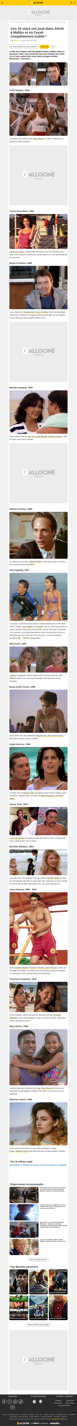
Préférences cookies (62, 1414)
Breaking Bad (29, 312)
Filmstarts (58, 1400)
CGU (36, 1414)
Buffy (31, 1018)
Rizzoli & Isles (28, 793)
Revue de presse (23, 1416)
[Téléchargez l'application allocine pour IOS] (35, 1401)
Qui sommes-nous (13, 1414)
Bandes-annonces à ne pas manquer (38, 1324)
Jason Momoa (51, 968)
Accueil (12, 22)
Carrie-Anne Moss (16, 252)
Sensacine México (64, 1405)
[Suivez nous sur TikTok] (21, 1401)
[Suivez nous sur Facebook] (4, 1401)
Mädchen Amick (21, 1151)
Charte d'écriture (34, 1416)
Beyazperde (58, 1403)
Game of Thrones (37, 968)
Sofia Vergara (38, 139)
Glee (39, 1088)
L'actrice (12, 675)
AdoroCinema (69, 1403)
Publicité (31, 1414)
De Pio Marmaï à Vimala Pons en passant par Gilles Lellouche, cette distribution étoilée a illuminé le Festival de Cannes (53, 1189)
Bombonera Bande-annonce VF (19, 1318)
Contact (5, 1414)
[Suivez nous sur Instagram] (15, 1401)
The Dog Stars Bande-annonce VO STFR (19, 1292)
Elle (18, 638)
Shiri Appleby (27, 627)
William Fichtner (35, 562)
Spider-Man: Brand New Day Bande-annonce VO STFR (58, 1318)
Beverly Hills (42, 736)
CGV (41, 1414)
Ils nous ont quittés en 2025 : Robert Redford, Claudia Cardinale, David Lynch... (53, 1240)
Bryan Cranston (42, 312)
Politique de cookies (49, 1414)
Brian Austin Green (55, 736)
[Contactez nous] (12, 1407)
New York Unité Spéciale (37, 437)
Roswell (39, 627)
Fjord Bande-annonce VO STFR (38, 1318)
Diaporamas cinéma (44, 22)
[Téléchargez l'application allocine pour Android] (42, 1401)
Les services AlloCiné (46, 1416)
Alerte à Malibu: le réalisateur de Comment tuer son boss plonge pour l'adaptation (38, 1165)
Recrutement (23, 1414)
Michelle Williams (54, 878)
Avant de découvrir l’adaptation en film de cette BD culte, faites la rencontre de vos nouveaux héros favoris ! (53, 1206)
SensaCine (69, 1400)
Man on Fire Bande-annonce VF (58, 1292)
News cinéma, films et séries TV (23, 22)
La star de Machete (17, 838)
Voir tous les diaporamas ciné (38, 1259)
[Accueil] (37, 2)
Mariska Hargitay (55, 437)
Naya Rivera (47, 1088)
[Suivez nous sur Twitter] (10, 1401)
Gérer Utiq (57, 1416)
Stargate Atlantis (21, 968)
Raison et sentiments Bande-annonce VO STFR (39, 1292)
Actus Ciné (35, 22)
